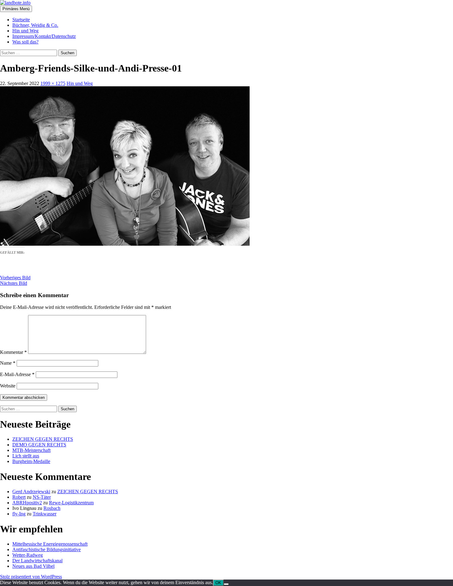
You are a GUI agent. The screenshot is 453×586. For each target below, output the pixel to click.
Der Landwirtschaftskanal (37, 560)
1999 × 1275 (52, 83)
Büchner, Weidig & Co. (35, 25)
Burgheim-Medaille (31, 461)
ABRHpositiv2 (27, 502)
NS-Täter (42, 497)
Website (7, 385)
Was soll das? (25, 41)
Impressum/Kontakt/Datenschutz (44, 36)
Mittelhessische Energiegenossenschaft (50, 544)
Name (7, 363)
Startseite (21, 19)
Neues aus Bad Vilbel (33, 566)
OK (218, 582)
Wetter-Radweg (27, 555)
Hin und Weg (25, 30)
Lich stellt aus (25, 455)
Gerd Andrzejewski (31, 491)
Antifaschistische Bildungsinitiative (46, 549)
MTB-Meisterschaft (31, 450)
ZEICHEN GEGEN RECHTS (42, 439)
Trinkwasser (44, 513)
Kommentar (13, 352)
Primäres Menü (16, 8)
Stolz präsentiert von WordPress (31, 576)
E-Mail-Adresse (17, 374)
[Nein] (226, 584)
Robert (19, 497)
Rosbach (51, 508)
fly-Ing (19, 513)
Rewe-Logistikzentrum (71, 502)
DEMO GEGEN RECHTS (39, 444)
